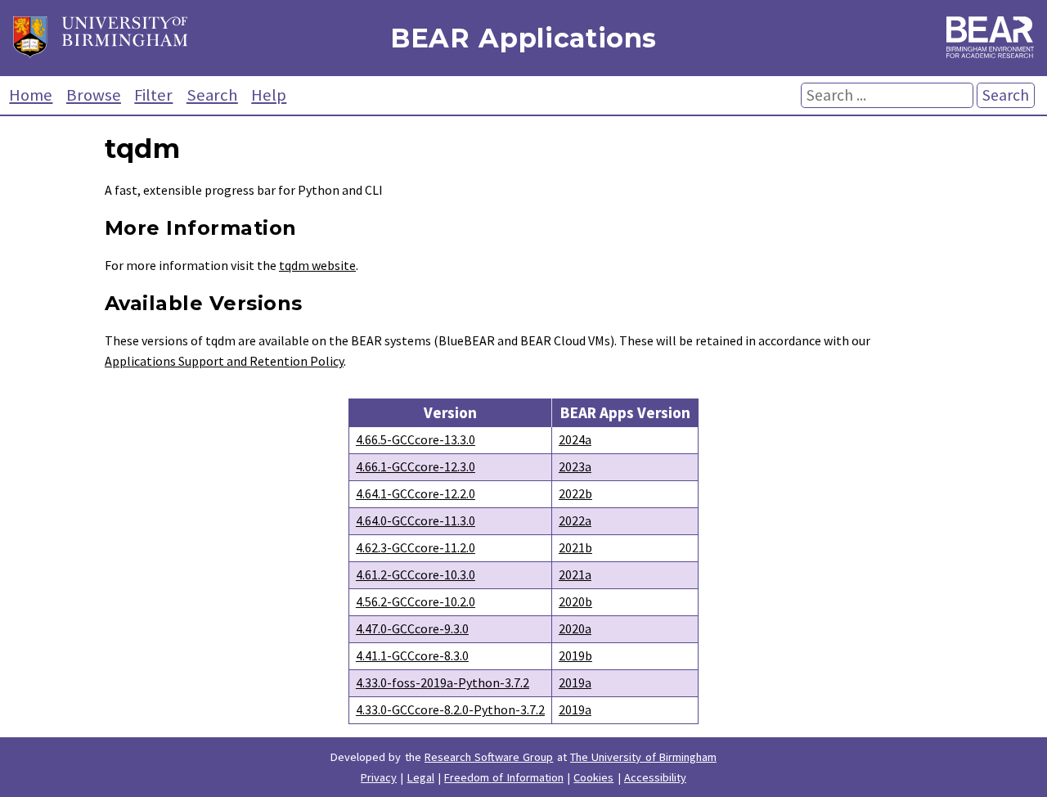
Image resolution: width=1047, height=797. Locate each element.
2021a (575, 574)
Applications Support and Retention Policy (224, 361)
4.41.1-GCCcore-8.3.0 (412, 655)
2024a (575, 439)
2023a (575, 466)
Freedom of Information (504, 777)
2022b (575, 493)
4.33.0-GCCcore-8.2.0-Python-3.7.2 (450, 709)
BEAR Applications (523, 38)
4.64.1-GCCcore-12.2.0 (415, 493)
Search (212, 95)
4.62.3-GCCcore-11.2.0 (415, 547)
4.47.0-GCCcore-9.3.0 (412, 628)
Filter (153, 95)
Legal (420, 777)
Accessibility (655, 777)
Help (268, 95)
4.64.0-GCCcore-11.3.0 (415, 520)
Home (30, 95)
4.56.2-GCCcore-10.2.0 (415, 601)
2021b (575, 547)
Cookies (593, 777)
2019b (575, 655)
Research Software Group (489, 757)
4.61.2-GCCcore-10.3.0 (415, 574)
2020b (575, 601)
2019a (575, 682)
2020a (575, 628)
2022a (575, 520)
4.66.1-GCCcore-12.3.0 (415, 466)
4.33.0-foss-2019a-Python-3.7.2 (442, 682)
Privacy (379, 777)
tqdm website (317, 265)
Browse (93, 95)
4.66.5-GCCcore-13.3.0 (415, 439)
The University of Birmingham (643, 757)
